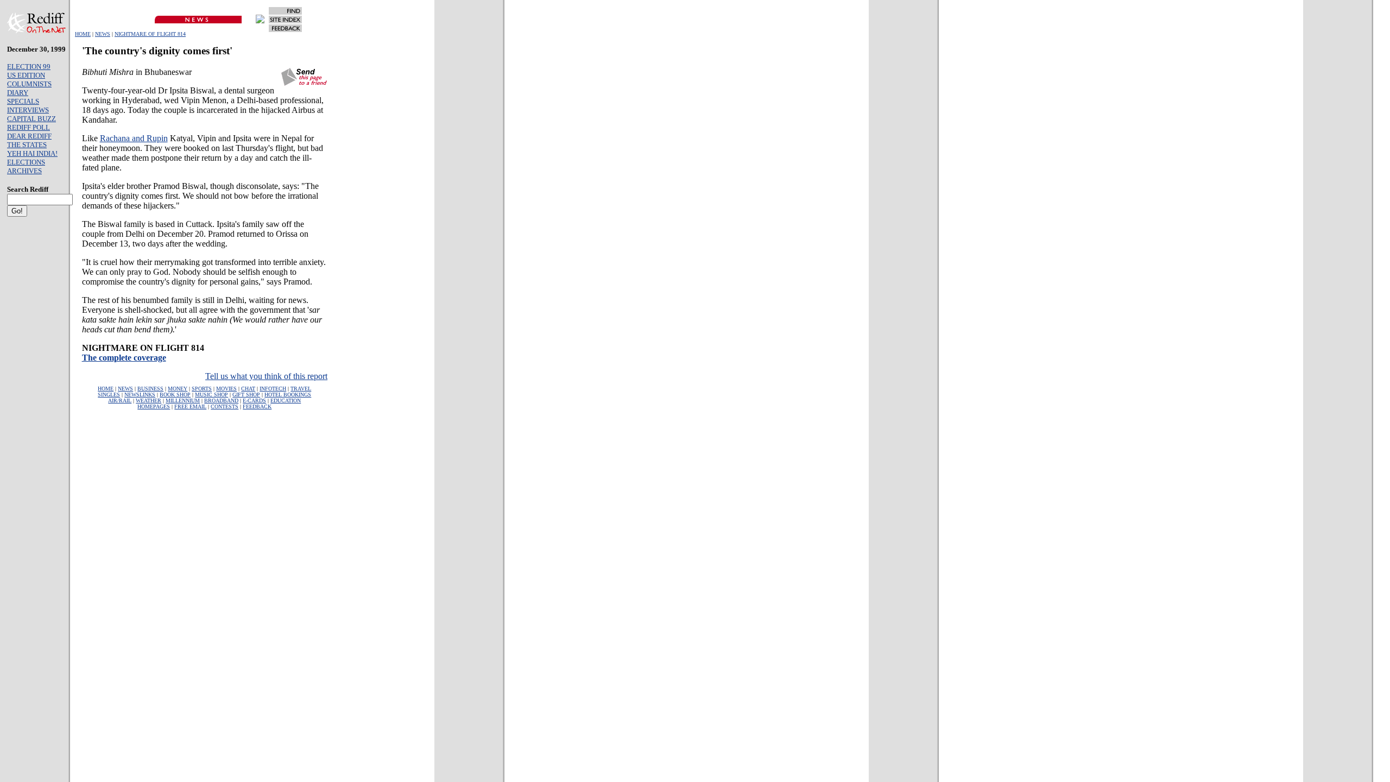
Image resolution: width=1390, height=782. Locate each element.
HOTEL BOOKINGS (287, 395)
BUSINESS (150, 389)
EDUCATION (285, 400)
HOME (83, 34)
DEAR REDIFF (29, 136)
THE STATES (27, 145)
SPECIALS (23, 101)
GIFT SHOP (246, 395)
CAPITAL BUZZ (31, 119)
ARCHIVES (24, 171)
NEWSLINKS (139, 395)
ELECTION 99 (28, 66)
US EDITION (26, 75)
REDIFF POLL (28, 127)
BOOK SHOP (175, 395)
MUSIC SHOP (211, 395)
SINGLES (109, 395)
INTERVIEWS (28, 110)
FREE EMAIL (190, 406)
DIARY (17, 93)
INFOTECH (273, 389)
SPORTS (202, 389)
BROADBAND (221, 400)
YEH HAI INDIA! (32, 153)
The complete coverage (124, 357)
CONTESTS (224, 406)
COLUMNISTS (29, 84)
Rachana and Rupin (134, 138)
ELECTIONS (26, 162)
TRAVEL (300, 389)
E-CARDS (254, 400)
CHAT (248, 389)
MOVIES (226, 389)
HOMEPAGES (153, 406)
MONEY (177, 389)
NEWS (102, 34)
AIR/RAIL (119, 400)
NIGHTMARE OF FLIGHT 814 (150, 34)
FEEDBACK (257, 406)
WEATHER (148, 400)
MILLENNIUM (183, 400)
